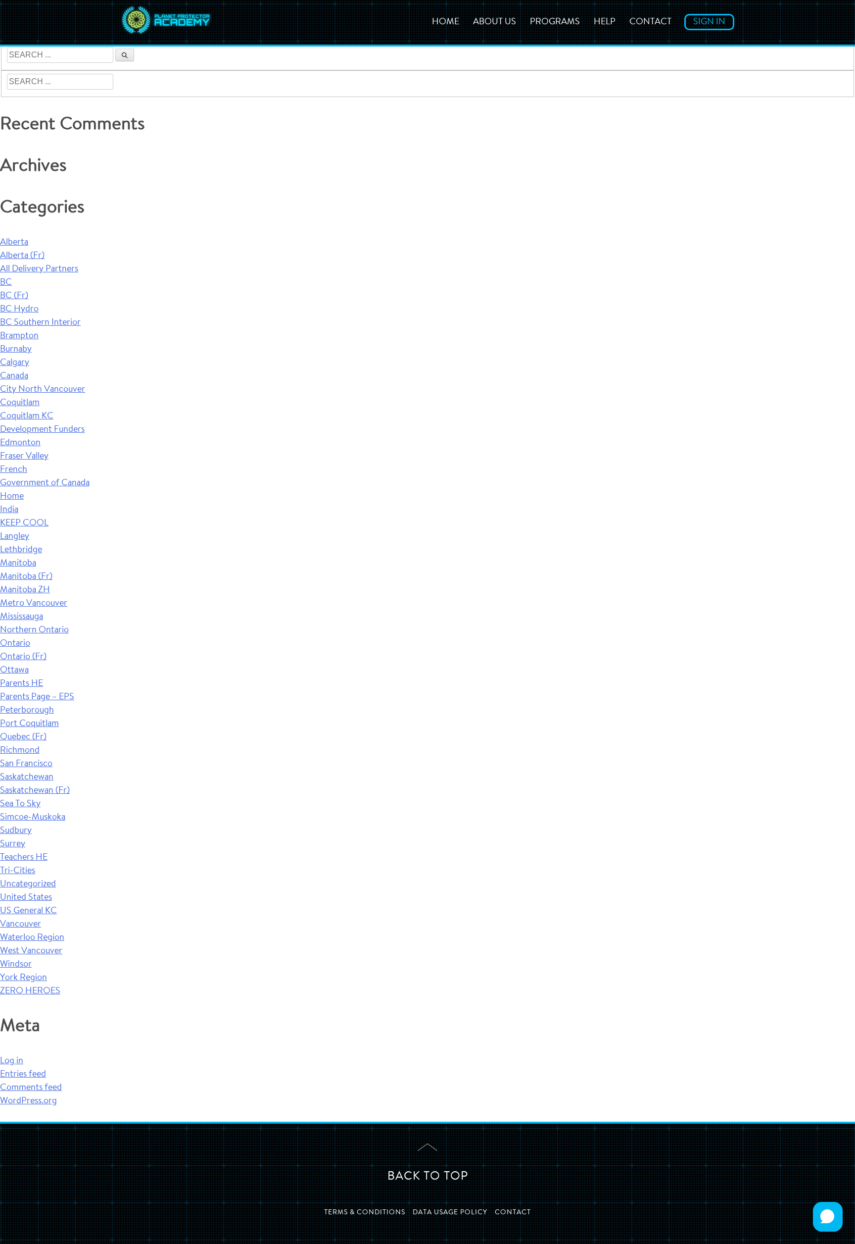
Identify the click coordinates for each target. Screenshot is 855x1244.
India (9, 510)
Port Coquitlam (29, 724)
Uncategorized (28, 884)
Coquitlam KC (26, 416)
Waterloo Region (32, 937)
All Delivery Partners (39, 269)
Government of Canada (45, 483)
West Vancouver (31, 951)
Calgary (14, 363)
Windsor (16, 964)
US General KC (28, 911)
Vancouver (20, 924)
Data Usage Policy (450, 1212)
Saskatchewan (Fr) (35, 790)
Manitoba (18, 563)
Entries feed (23, 1074)
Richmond (20, 750)
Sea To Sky (20, 804)
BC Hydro (19, 309)
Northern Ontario (34, 630)
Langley (14, 536)
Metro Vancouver (33, 603)
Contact (650, 22)
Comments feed (31, 1088)
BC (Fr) (14, 296)
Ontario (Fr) (23, 657)
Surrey (12, 844)
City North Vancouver (42, 389)
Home (445, 22)
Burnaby (16, 349)
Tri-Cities (17, 871)
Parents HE (21, 683)
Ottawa (14, 670)
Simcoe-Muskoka (32, 817)
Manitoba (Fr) (26, 576)
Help (605, 22)
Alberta (14, 242)
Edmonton (20, 443)
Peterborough (27, 710)
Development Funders (42, 429)
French (13, 470)
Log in (11, 1061)
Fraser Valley (24, 456)
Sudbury (16, 831)
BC (6, 282)
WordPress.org (28, 1101)
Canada (14, 376)
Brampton (19, 336)
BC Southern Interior (40, 322)
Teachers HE (24, 857)
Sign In (709, 22)
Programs (555, 22)
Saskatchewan (26, 777)
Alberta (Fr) (22, 256)
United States (26, 897)
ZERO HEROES (30, 991)
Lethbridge (21, 550)
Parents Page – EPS (37, 697)
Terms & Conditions (364, 1212)
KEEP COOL (24, 523)
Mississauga (21, 617)
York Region (23, 978)
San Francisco (26, 764)
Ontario (15, 643)
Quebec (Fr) (23, 737)
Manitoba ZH (25, 590)
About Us (494, 22)
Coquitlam (20, 403)
